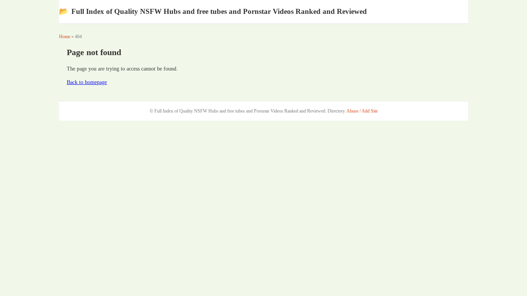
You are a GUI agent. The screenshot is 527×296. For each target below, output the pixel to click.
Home (64, 36)
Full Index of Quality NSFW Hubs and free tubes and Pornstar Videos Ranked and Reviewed (213, 11)
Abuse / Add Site (362, 111)
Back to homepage (87, 82)
